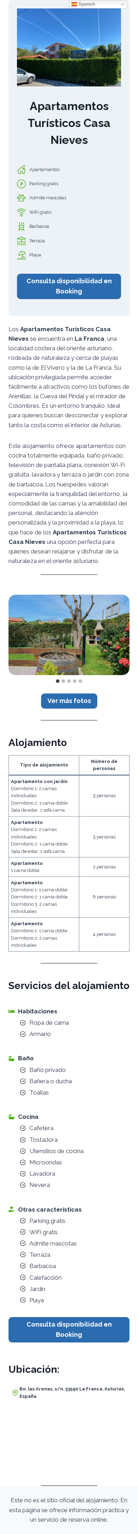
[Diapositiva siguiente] (124, 634)
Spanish (86, 4)
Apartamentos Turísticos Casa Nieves (69, 122)
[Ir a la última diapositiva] (14, 634)
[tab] (57, 681)
